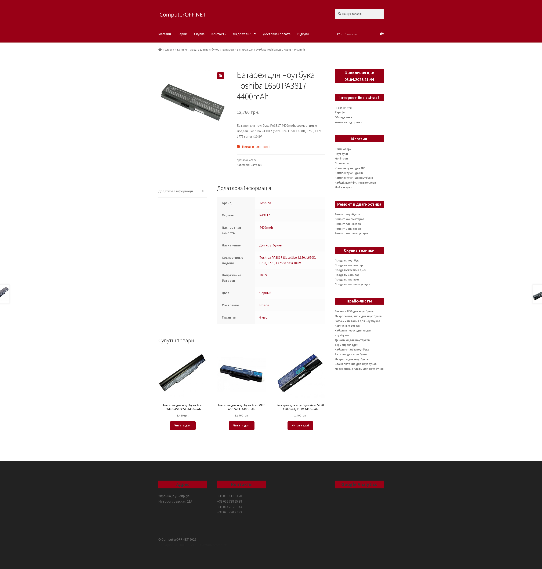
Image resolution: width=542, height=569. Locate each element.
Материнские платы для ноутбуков (359, 369)
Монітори (341, 158)
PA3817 (264, 215)
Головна (168, 49)
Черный (265, 293)
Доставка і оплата (276, 34)
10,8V (263, 275)
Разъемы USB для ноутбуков (354, 311)
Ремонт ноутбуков (347, 214)
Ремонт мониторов (348, 229)
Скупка (199, 34)
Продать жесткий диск (350, 270)
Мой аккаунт (343, 187)
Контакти (218, 34)
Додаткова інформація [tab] (175, 191)
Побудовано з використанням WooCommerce (192, 545)
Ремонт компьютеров (349, 219)
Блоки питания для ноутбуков (355, 364)
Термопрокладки (346, 345)
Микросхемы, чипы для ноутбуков (358, 316)
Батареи (228, 49)
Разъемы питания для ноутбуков (357, 321)
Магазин (164, 34)
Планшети (342, 163)
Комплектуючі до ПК (349, 173)
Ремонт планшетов (348, 224)
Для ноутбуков (270, 245)
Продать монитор (347, 275)
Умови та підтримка (348, 122)
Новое (264, 305)
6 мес (263, 317)
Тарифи (340, 112)
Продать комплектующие (352, 284)
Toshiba (265, 203)
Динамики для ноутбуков (352, 340)
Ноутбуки (341, 154)
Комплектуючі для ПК (350, 168)
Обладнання (343, 117)
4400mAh (266, 227)
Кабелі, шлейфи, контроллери (355, 182)
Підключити (343, 108)
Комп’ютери (343, 149)
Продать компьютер (349, 265)
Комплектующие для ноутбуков (198, 49)
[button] (220, 75)
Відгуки (303, 34)
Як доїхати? (242, 34)
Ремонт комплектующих (351, 233)
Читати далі (182, 425)
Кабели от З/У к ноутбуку (352, 349)
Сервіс (182, 34)
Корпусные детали (348, 325)
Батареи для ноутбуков (351, 354)
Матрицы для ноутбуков (352, 359)
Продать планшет (347, 279)
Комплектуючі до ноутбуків (354, 178)
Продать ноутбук (347, 260)
